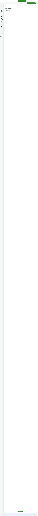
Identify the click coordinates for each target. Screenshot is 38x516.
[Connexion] (37, 3)
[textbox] (12, 8)
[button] (36, 1)
